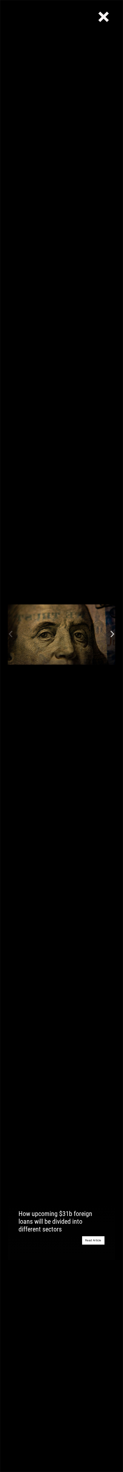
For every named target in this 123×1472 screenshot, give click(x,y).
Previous (11, 634)
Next (112, 634)
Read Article (93, 1240)
